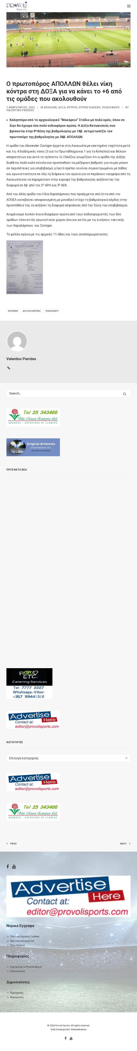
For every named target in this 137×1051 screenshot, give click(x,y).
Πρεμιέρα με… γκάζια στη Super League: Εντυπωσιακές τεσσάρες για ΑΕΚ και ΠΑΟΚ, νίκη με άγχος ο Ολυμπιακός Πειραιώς (85, 519)
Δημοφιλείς (17, 997)
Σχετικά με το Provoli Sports (26, 966)
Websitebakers (79, 1029)
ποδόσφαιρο (52, 311)
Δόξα (61, 107)
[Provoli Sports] (16, 6)
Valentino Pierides (20, 110)
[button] (129, 6)
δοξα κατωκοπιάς (32, 311)
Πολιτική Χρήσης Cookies (24, 936)
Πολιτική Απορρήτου (22, 940)
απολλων (13, 311)
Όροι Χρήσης (17, 945)
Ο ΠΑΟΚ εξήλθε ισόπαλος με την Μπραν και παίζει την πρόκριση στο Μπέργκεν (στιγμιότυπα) (83, 592)
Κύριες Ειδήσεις (90, 107)
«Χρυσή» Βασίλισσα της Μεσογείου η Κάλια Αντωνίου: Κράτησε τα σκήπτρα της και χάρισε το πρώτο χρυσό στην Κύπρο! (81, 481)
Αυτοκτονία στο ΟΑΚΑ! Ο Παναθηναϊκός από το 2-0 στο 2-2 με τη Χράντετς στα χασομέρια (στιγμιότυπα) (85, 629)
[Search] (68, 393)
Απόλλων (50, 107)
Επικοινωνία (17, 971)
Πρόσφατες (17, 992)
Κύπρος (72, 107)
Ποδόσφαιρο (111, 107)
